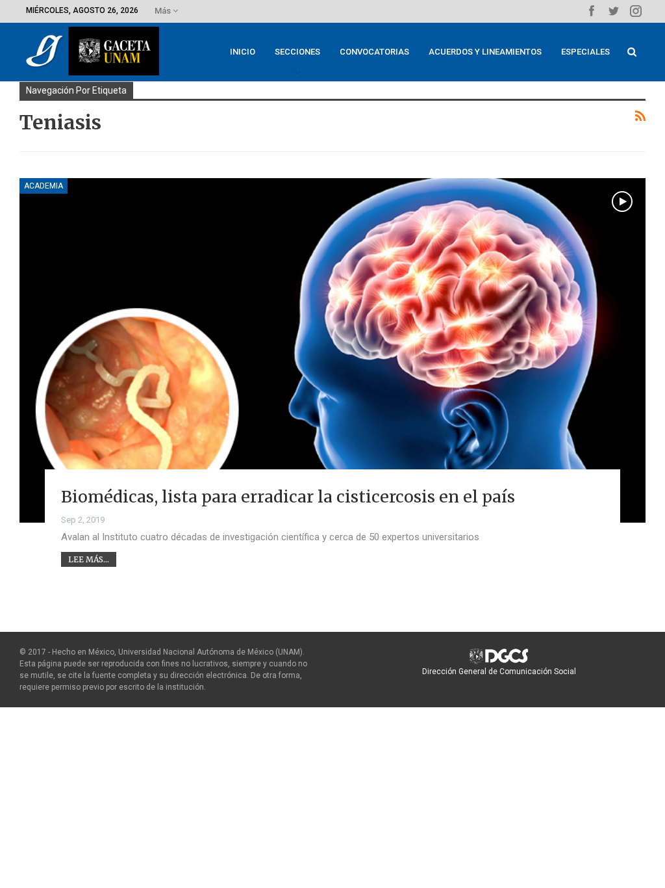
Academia (43, 185)
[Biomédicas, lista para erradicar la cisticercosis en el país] (332, 350)
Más (164, 11)
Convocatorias (374, 52)
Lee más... (88, 559)
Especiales (585, 52)
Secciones (297, 52)
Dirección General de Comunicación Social (499, 671)
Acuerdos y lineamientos (485, 52)
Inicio (242, 52)
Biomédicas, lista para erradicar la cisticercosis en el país (288, 496)
